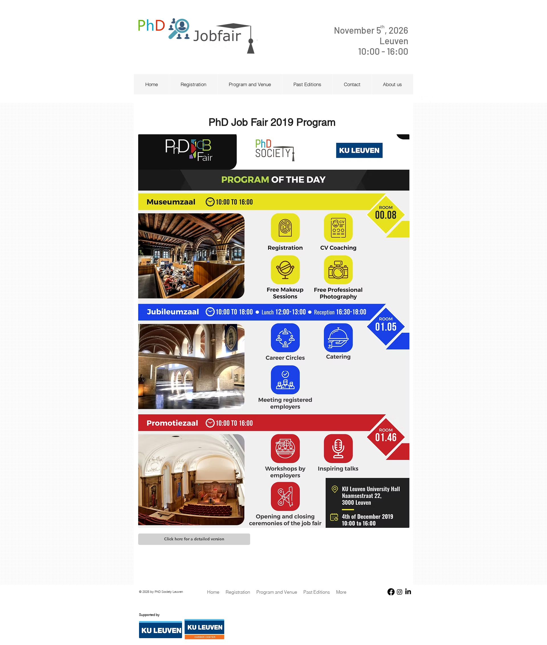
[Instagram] (399, 591)
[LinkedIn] (408, 591)
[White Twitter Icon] (427, 99)
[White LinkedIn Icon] (436, 99)
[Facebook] (391, 591)
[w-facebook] (419, 99)
